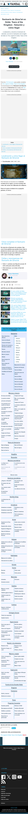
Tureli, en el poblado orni (6, 429)
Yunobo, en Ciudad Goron (6, 436)
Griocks (14, 564)
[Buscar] (23, 4)
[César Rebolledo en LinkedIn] (11, 277)
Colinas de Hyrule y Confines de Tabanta (7, 368)
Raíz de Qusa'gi (5, 447)
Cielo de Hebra (18, 370)
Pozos (14, 700)
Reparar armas (18, 527)
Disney (20, 1)
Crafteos (14, 604)
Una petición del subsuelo (19, 481)
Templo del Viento (5, 433)
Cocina (14, 568)
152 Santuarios (10, 82)
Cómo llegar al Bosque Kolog (20, 673)
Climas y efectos (19, 649)
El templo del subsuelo (7, 426)
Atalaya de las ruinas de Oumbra (20, 546)
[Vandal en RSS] (3, 781)
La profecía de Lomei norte (20, 467)
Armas (14, 519)
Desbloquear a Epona (20, 593)
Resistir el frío (4, 645)
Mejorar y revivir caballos (5, 589)
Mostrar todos (14, 475)
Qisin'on (18, 354)
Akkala (3, 357)
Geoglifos (14, 454)
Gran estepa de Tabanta (5, 364)
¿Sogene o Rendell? (6, 480)
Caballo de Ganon (19, 588)
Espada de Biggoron (6, 528)
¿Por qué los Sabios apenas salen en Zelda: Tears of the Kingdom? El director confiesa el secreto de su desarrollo (19, 307)
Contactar (3, 791)
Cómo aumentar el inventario (5, 665)
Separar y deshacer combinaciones (6, 608)
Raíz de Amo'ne (5, 450)
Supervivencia (14, 622)
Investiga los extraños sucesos (6, 412)
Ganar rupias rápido (19, 656)
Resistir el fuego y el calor (6, 649)
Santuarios (14, 333)
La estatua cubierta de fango (20, 405)
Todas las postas (19, 596)
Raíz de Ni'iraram (19, 445)
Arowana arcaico (5, 582)
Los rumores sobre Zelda (6, 488)
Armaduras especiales (6, 510)
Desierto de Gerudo (19, 367)
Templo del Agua (19, 413)
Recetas (3, 570)
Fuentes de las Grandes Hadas (14, 684)
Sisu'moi (18, 350)
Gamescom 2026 (15, 1)
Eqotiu (17, 357)
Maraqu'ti (18, 347)
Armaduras (14, 505)
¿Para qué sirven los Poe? (20, 662)
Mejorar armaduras (19, 511)
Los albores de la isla (20, 488)
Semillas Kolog (14, 497)
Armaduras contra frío (6, 512)
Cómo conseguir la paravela (6, 657)
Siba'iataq (18, 343)
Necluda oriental (6, 351)
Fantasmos (14, 691)
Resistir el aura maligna (18, 646)
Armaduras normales (6, 507)
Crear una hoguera (5, 628)
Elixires (3, 573)
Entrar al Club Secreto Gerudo (20, 677)
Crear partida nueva (6, 713)
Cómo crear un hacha (20, 522)
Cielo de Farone (18, 386)
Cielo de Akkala (18, 379)
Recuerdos (14, 457)
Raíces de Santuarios (14, 442)
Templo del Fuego (19, 395)
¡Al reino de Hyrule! (6, 401)
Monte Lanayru (5, 354)
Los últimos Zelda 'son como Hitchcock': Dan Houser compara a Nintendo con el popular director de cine (18, 314)
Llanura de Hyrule (6, 342)
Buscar (13, 728)
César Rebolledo (9, 61)
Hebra (3, 374)
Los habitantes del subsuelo (5, 408)
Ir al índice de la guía (14, 66)
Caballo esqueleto (19, 591)
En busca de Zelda (5, 395)
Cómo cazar (17, 570)
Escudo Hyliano (18, 524)
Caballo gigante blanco (7, 592)
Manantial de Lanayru (20, 365)
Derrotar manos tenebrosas (18, 627)
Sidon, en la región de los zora (20, 409)
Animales (3, 579)
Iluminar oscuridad (19, 631)
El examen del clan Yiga (5, 483)
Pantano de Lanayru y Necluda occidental (7, 345)
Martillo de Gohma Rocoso (5, 534)
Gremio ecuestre (19, 599)
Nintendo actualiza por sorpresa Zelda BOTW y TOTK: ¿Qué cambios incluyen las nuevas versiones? (19, 300)
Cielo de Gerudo (18, 389)
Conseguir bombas (6, 639)
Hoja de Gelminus (5, 531)
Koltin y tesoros (5, 693)
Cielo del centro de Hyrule (19, 373)
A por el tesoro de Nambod (5, 467)
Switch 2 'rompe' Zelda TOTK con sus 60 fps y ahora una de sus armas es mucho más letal (19, 320)
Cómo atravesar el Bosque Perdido (5, 677)
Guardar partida (5, 705)
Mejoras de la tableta (6, 558)
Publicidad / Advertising (6, 793)
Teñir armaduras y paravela (19, 514)
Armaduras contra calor (19, 508)
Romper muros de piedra (5, 635)
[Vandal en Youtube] (19, 776)
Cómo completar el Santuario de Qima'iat (12, 148)
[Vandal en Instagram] (14, 776)
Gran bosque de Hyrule (6, 360)
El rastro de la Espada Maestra (20, 432)
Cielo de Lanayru (19, 381)
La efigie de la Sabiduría (4, 463)
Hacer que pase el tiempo (5, 625)
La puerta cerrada (5, 398)
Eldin (24, 87)
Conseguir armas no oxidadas (19, 530)
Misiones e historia (14, 393)
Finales (16, 438)
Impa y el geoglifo (5, 415)
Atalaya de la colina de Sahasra (6, 542)
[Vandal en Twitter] (8, 776)
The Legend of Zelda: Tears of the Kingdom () (13, 735)
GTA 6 (3, 1)
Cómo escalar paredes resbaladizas (6, 631)
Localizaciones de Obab (5, 500)
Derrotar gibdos (18, 624)
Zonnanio (17, 579)
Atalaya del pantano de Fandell (7, 546)
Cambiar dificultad (19, 708)
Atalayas (14, 539)
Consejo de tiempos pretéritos (19, 428)
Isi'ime (17, 361)
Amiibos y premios (5, 711)
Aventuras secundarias (14, 478)
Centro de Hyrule (6, 340)
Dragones (14, 688)
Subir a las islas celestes (5, 673)
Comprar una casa (19, 659)
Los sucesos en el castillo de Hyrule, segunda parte (19, 417)
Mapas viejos (18, 665)
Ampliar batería (5, 618)
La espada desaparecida (4, 423)
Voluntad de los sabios (7, 560)
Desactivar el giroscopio (4, 716)
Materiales (14, 577)
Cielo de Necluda (19, 384)
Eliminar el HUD (18, 705)
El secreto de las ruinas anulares (19, 424)
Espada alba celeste (6, 526)
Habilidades (14, 555)
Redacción (3, 789)
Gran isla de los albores (5, 336)
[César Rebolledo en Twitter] (9, 277)
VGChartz (3, 803)
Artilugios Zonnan (14, 613)
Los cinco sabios (19, 421)
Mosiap (17, 352)
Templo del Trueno (19, 402)
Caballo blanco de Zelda (5, 600)
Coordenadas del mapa (20, 680)
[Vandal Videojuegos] (14, 4)
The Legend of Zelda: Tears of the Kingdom (13, 84)
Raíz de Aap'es (18, 447)
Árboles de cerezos (6, 696)
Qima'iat (18, 338)
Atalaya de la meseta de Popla (6, 550)
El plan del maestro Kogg (19, 485)
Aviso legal (3, 797)
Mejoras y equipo (14, 654)
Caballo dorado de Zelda (5, 595)
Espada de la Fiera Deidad (5, 522)
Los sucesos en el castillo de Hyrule (5, 404)
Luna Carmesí (18, 633)
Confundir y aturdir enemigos (19, 636)
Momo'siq (18, 341)
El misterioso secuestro (4, 492)
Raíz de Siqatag (5, 445)
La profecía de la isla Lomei (20, 463)
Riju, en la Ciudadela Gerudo (20, 399)
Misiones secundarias (14, 460)
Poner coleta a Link (19, 711)
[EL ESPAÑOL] (26, 4)
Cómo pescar (18, 573)
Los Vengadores (8, 1)
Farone (3, 349)
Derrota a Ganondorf (20, 436)
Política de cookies (5, 799)
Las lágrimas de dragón (5, 418)
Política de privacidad (5, 795)
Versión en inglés (14, 807)
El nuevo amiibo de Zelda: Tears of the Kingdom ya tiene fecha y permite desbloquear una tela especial (19, 293)
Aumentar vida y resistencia (5, 661)
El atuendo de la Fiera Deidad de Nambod (6, 471)
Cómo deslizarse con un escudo (20, 714)
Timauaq (18, 359)
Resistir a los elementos (14, 643)
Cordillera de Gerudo (7, 371)
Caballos (14, 586)
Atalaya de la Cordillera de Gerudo (20, 542)
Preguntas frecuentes (14, 703)
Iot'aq (17, 345)
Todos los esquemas (6, 615)
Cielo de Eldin (18, 376)
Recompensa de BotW (6, 708)
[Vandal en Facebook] (3, 776)
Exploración (14, 670)
